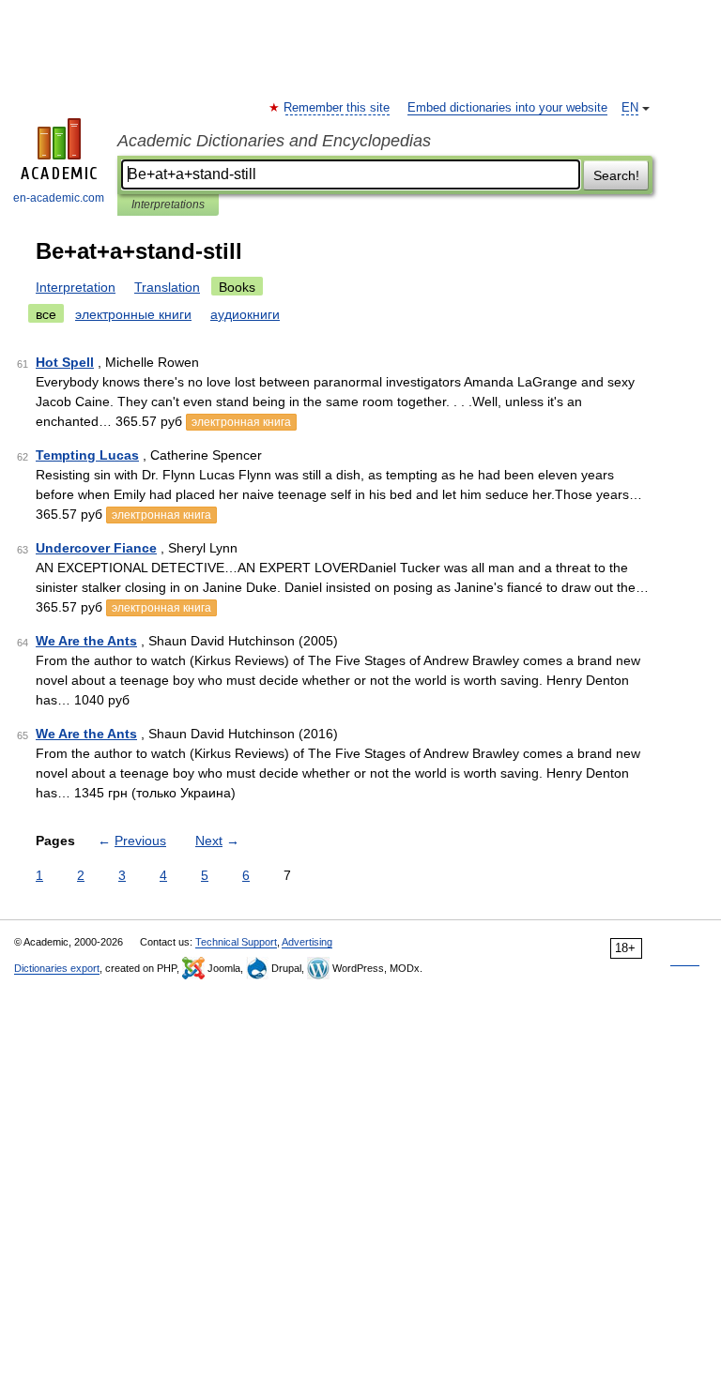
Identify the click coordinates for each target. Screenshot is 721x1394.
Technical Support (236, 941)
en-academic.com (58, 198)
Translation (167, 287)
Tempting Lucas (87, 454)
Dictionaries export (57, 968)
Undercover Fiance (96, 547)
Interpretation (75, 287)
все (46, 314)
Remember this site (337, 107)
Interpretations (168, 204)
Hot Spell (65, 362)
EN (629, 107)
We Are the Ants (86, 640)
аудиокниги (245, 314)
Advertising (307, 941)
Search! (616, 175)
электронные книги (133, 314)
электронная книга (241, 422)
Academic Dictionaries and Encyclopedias (274, 140)
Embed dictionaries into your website (507, 107)
